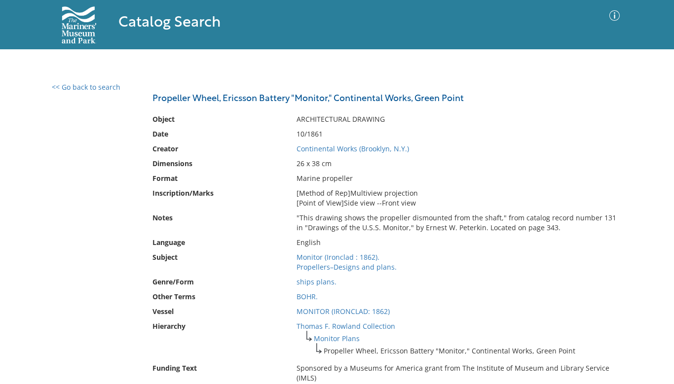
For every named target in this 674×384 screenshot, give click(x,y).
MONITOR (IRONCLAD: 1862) (343, 311)
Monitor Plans (337, 338)
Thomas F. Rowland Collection (346, 326)
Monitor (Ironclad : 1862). (338, 257)
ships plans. (317, 281)
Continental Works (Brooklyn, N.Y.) (353, 148)
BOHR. (307, 296)
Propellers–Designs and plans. (347, 267)
